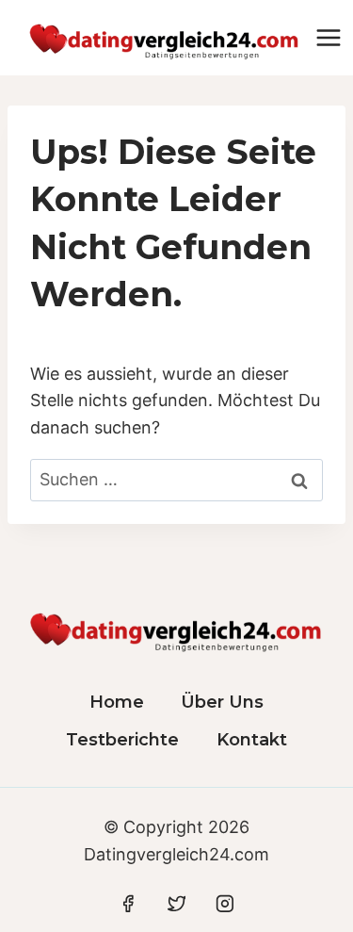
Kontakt (252, 739)
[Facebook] (128, 904)
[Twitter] (177, 904)
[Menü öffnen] (329, 37)
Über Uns (222, 702)
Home (116, 702)
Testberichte (122, 739)
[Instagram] (225, 904)
